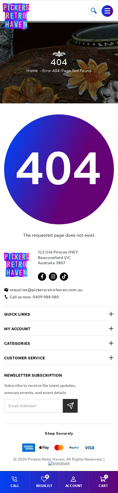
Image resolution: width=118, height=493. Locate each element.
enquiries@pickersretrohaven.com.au (46, 289)
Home (32, 71)
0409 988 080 (46, 296)
